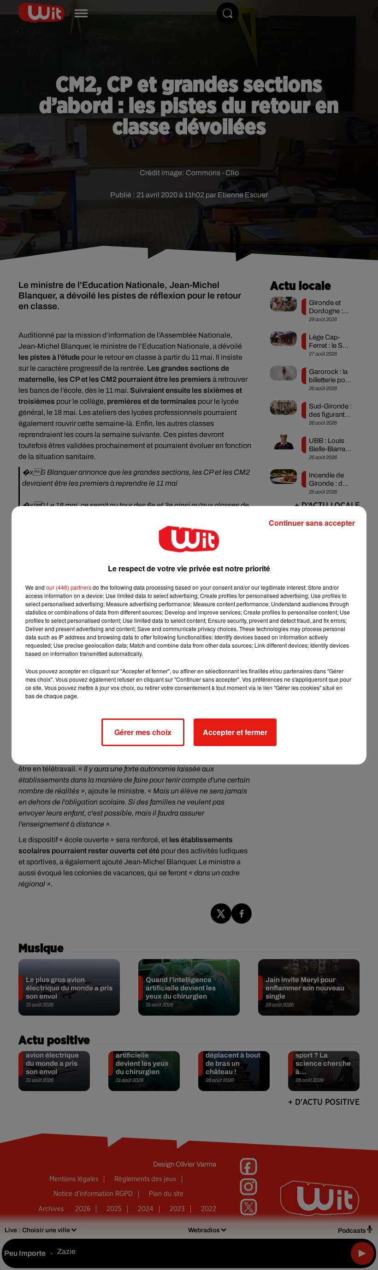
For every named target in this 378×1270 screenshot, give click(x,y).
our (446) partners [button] (68, 587)
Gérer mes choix (142, 732)
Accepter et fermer (235, 732)
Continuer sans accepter (312, 522)
